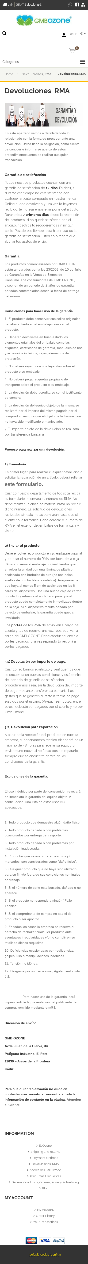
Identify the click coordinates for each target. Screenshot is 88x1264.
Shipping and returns (45, 1151)
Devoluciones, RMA (36, 74)
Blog (45, 1188)
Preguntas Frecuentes (45, 1176)
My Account (45, 1209)
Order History (45, 1216)
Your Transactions (45, 1222)
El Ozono (45, 1145)
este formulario (23, 484)
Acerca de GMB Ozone (45, 1170)
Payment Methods (45, 1158)
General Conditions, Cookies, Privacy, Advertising (45, 1182)
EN (72, 33)
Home (9, 74)
